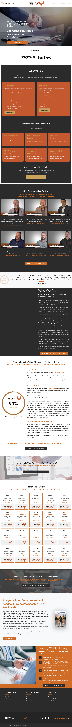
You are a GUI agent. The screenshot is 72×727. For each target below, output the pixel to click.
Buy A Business (51, 705)
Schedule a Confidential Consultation (36, 177)
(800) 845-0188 (9, 3)
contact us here (58, 659)
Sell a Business (9, 112)
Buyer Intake (51, 707)
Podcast (7, 698)
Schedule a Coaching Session (54, 698)
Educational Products (10, 703)
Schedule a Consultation (59, 3)
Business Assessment (31, 698)
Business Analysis (30, 696)
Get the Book (8, 701)
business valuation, (52, 388)
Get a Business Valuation (17, 42)
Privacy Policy (8, 705)
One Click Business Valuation (55, 703)
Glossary (50, 696)
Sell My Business (30, 703)
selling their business (60, 372)
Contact (7, 696)
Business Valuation (30, 701)
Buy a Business (44, 110)
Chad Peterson (54, 314)
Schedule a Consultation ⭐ (61, 718)
